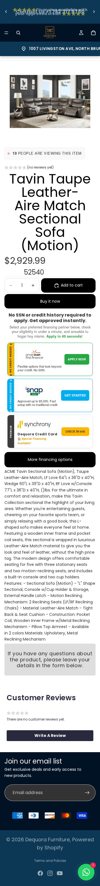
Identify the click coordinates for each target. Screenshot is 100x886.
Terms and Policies (50, 860)
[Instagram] (50, 873)
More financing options (50, 459)
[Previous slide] (6, 12)
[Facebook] (40, 873)
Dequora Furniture (47, 839)
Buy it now (50, 301)
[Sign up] (87, 793)
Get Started (75, 395)
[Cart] (93, 33)
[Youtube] (59, 873)
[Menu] (6, 32)
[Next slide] (94, 12)
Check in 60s (75, 431)
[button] (29, 168)
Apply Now (77, 359)
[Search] (18, 33)
